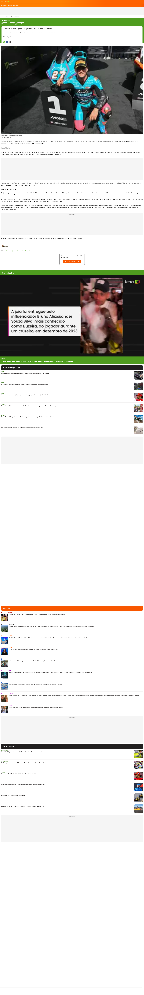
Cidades (10, 612)
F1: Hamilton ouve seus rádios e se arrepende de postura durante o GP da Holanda (24, 395)
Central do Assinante (13, 5)
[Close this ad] (143, 986)
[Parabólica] (5, 246)
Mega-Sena (10, 682)
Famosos (11, 693)
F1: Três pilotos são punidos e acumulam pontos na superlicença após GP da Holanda (25, 373)
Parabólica (24, 250)
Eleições (10, 635)
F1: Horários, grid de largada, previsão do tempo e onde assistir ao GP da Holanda (24, 384)
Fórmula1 (5, 24)
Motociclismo (20, 24)
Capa (3, 16)
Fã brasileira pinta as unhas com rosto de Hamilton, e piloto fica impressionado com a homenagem (29, 406)
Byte (10, 670)
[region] (72, 991)
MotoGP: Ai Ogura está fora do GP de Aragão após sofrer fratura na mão (21, 752)
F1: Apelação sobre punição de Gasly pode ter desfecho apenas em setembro (23, 784)
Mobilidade (11, 624)
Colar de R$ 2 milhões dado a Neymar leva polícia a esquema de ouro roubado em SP (37, 362)
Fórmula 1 (3, 371)
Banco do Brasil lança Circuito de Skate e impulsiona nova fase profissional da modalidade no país (29, 417)
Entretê (10, 705)
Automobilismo (16, 16)
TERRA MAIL (4, 5)
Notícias (3, 358)
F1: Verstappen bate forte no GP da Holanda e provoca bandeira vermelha (22, 427)
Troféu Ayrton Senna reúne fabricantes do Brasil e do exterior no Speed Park (23, 763)
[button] (2, 2)
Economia (11, 659)
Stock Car (12, 24)
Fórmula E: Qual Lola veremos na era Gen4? (13, 795)
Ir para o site (7, 2)
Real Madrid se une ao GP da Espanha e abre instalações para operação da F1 (23, 806)
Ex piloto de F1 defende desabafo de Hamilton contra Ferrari (18, 773)
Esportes (8, 16)
